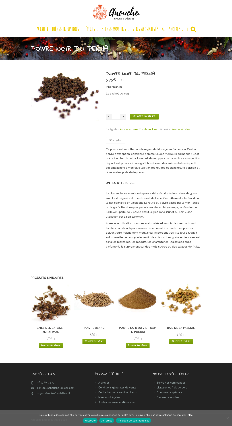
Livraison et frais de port (172, 387)
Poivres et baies (129, 129)
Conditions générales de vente (117, 387)
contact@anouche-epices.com (55, 387)
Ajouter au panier (144, 116)
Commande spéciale (169, 392)
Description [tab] (115, 140)
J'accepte (90, 420)
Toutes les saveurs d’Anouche (116, 402)
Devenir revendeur (168, 397)
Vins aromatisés (146, 29)
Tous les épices (148, 129)
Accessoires (171, 29)
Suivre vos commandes (171, 382)
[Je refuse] (227, 418)
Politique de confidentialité (133, 420)
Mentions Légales (109, 397)
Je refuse (106, 420)
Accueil (42, 29)
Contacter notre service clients (117, 392)
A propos (103, 382)
